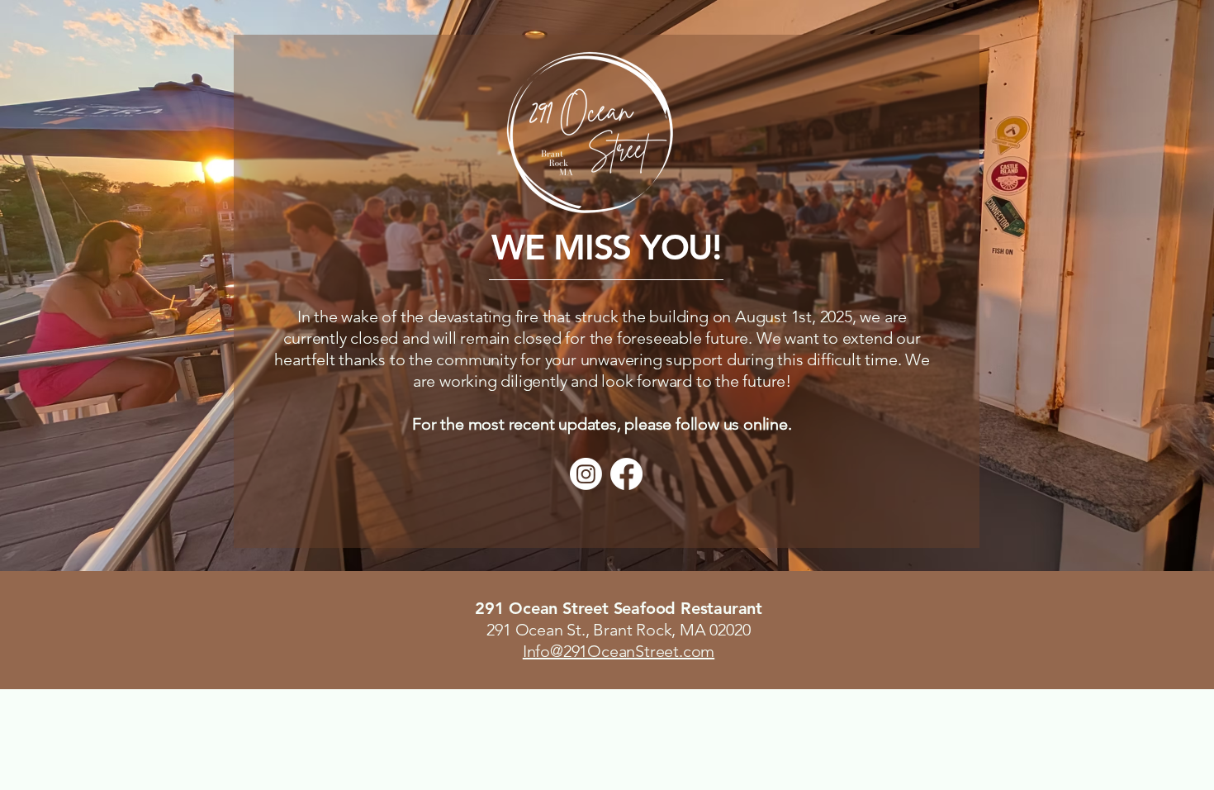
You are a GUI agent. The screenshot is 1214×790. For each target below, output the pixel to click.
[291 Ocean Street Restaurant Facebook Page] (626, 474)
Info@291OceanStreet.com (618, 651)
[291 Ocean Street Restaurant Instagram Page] (586, 474)
